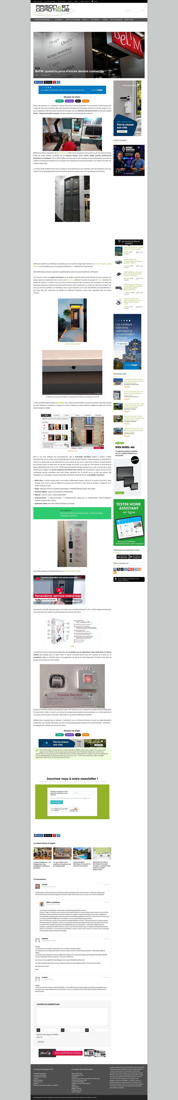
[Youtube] (129, 569)
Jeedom (70, 1)
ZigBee (76, 1)
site (73, 266)
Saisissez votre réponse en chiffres (47, 1034)
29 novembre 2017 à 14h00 (49, 886)
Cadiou (100, 280)
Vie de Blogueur (116, 20)
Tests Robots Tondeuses (130, 409)
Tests (84, 20)
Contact (95, 1097)
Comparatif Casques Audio (79, 1080)
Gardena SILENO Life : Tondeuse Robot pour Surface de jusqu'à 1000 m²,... (133, 261)
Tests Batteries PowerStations (131, 384)
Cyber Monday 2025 (77, 1075)
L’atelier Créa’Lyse (77, 1090)
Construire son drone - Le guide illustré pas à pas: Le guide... (133, 248)
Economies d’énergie (50, 1)
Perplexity (69, 101)
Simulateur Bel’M (72, 451)
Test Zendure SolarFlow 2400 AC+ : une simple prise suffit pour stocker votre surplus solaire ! (134, 381)
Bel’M (72, 646)
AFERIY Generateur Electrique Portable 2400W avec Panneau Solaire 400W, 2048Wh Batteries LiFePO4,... (133, 287)
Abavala (35, 1078)
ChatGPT (59, 101)
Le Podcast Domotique (40, 1077)
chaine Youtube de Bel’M (72, 571)
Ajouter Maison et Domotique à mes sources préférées (128, 579)
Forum (105, 20)
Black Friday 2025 (37, 1)
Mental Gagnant (76, 1092)
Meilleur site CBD (76, 1088)
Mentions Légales (79, 1097)
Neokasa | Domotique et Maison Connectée (45, 1085)
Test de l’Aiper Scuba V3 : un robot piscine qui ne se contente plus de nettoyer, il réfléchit (133, 430)
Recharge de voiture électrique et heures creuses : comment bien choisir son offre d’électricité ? (102, 865)
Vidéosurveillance (84, 1)
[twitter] (118, 569)
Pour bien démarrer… (43, 20)
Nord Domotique (38, 1080)
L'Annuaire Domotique (39, 1075)
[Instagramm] (125, 569)
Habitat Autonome (73, 20)
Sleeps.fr (74, 1085)
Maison (46, 34)
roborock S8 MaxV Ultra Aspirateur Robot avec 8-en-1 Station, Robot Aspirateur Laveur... (133, 301)
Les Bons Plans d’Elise (78, 1082)
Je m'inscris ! (56, 802)
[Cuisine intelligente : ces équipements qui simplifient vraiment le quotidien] (42, 849)
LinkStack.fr (75, 1077)
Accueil (37, 34)
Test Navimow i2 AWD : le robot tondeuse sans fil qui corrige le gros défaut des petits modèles (134, 418)
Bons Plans (129, 20)
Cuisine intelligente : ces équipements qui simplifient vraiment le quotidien (42, 865)
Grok (78, 101)
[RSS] (114, 572)
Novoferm (70, 280)
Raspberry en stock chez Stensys (81, 1083)
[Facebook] (114, 569)
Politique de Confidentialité (67, 1097)
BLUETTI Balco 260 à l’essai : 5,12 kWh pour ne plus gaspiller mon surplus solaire (133, 393)
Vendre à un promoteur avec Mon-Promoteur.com (86, 1078)
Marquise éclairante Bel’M (72, 344)
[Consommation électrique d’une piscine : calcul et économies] (82, 849)
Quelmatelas (75, 1087)
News (41, 34)
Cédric (36, 75)
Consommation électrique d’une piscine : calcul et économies (82, 864)
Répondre (106, 884)
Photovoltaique (61, 1)
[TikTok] (122, 569)
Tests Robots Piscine (129, 433)
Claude (85, 101)
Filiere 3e (35, 1083)
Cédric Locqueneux (53, 902)
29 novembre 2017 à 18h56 (53, 904)
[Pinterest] (132, 569)
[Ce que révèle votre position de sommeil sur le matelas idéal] (62, 849)
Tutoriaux (95, 20)
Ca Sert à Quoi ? (38, 1082)
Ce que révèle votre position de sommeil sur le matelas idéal (62, 864)
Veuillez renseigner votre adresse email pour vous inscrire (59, 793)
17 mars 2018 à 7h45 (47, 979)
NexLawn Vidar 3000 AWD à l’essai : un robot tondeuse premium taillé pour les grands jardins (134, 405)
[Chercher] (142, 10)
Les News (58, 20)
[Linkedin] (136, 569)
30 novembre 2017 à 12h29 (49, 940)
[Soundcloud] (139, 569)
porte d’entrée (62, 153)
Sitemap (90, 1097)
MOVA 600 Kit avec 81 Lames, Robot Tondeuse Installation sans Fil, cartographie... (133, 273)
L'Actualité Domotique (39, 1073)
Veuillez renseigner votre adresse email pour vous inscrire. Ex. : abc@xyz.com (70, 798)
